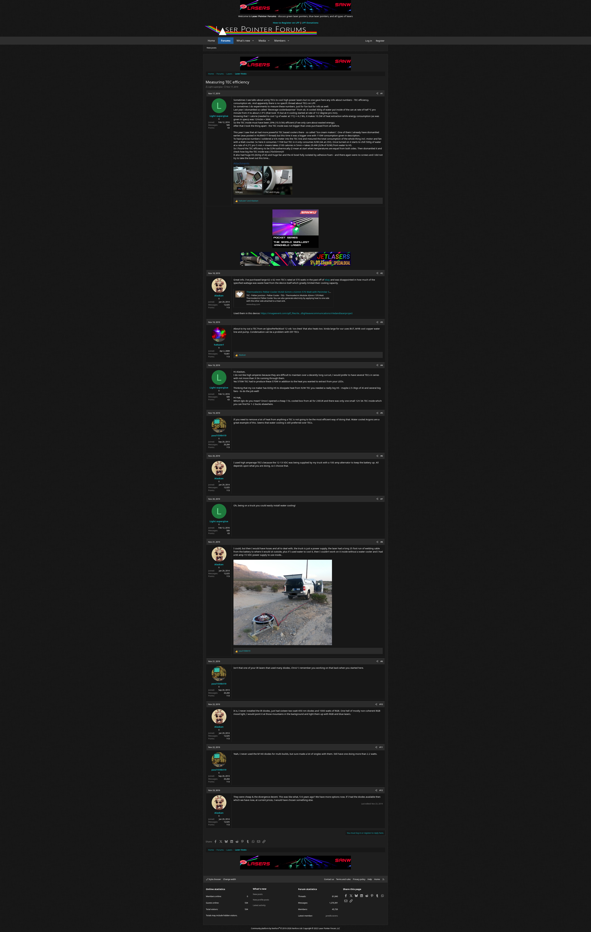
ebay (327, 279)
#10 (381, 704)
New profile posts (261, 899)
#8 (381, 541)
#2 (381, 273)
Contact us (329, 879)
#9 (381, 661)
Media (262, 40)
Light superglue (215, 86)
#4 (381, 365)
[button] (253, 40)
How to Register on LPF (286, 22)
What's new (243, 40)
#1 (381, 93)
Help (370, 879)
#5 (381, 413)
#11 (381, 747)
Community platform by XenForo (277, 928)
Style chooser (214, 879)
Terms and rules (343, 879)
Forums (225, 40)
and (248, 200)
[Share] (377, 93)
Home (211, 40)
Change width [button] (229, 879)
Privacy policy (359, 879)
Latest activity (259, 905)
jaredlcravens (332, 915)
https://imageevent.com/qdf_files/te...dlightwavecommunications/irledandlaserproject (306, 313)
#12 (381, 790)
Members (279, 40)
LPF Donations (310, 22)
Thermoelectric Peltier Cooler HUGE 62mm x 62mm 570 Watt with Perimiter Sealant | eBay (294, 291)
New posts (211, 47)
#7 (381, 499)
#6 (381, 455)
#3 (381, 322)
